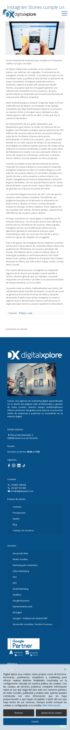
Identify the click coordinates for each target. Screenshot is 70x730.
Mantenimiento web (22, 606)
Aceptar (35, 721)
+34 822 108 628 (18, 484)
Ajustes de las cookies (51, 712)
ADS (15, 582)
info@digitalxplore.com (21, 491)
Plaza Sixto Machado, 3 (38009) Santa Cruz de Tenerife (22, 436)
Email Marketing (20, 588)
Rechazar (18, 712)
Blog (15, 524)
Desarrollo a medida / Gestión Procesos (32, 624)
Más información (51, 705)
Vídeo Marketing (21, 571)
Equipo (16, 518)
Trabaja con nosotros (23, 530)
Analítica (17, 594)
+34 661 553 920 (18, 487)
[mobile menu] (64, 14)
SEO (15, 577)
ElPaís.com (25, 313)
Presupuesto (19, 512)
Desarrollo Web (20, 553)
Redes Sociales (20, 559)
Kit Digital (17, 612)
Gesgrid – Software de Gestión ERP (30, 618)
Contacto (17, 506)
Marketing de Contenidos (25, 565)
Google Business (21, 600)
